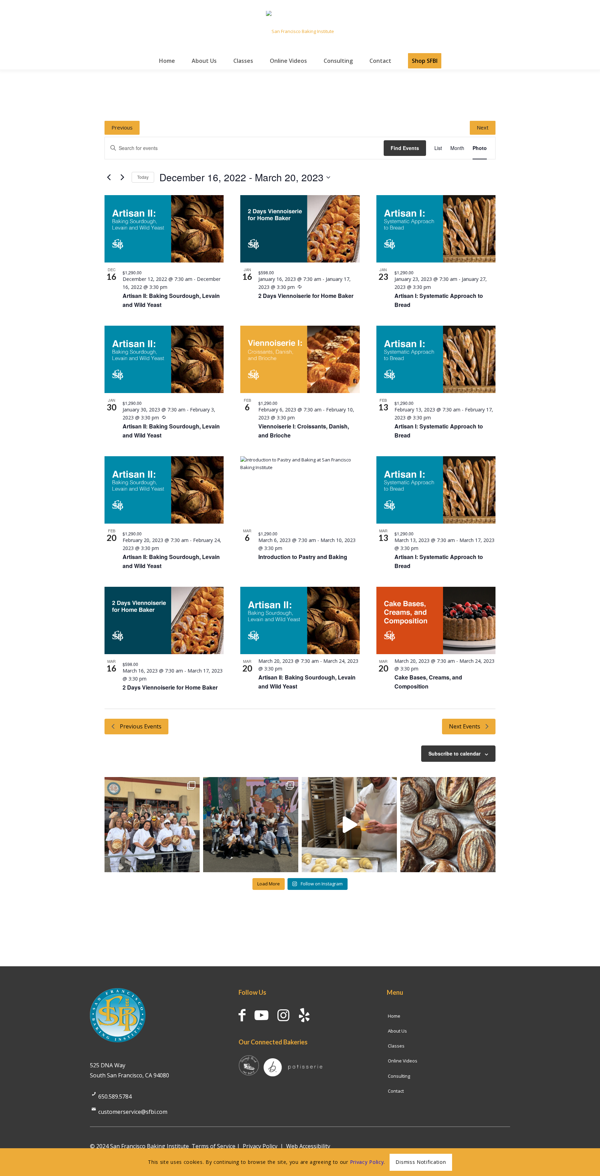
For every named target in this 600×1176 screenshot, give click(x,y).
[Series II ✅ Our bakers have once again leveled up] (152, 824)
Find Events (405, 147)
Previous (122, 127)
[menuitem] (167, 60)
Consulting (399, 1076)
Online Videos (402, 1061)
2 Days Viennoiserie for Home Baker (305, 296)
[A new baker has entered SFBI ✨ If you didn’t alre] (349, 824)
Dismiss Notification (420, 1162)
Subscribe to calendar (454, 753)
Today (143, 177)
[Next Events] (122, 177)
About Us (397, 1031)
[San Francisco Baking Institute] (300, 31)
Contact (396, 1091)
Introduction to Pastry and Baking (302, 557)
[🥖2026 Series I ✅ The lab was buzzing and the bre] (250, 824)
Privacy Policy (260, 1146)
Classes (396, 1046)
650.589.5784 (115, 1096)
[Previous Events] (109, 177)
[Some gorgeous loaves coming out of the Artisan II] (447, 824)
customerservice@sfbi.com (132, 1112)
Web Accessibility (308, 1146)
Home (394, 1016)
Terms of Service (213, 1146)
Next (483, 127)
